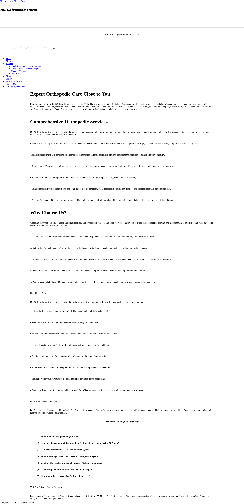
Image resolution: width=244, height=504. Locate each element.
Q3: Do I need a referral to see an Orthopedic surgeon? (63, 449)
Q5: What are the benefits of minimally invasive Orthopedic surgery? (69, 463)
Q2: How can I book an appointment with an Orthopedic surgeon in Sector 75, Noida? (78, 443)
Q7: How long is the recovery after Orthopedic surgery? (63, 476)
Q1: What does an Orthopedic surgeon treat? (58, 436)
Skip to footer (20, 1)
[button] (122, 436)
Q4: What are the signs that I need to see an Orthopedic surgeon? (68, 456)
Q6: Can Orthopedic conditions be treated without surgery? (65, 469)
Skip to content (6, 1)
